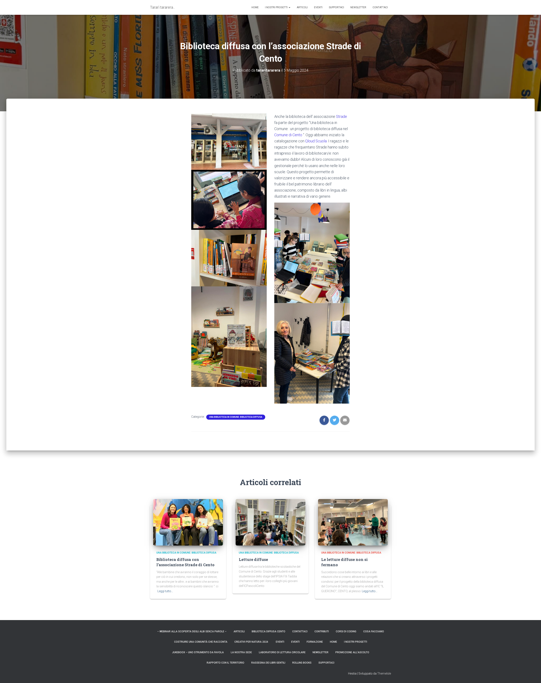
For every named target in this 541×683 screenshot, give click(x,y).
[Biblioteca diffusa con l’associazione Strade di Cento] (188, 522)
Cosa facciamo (373, 631)
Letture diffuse (253, 559)
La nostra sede (241, 652)
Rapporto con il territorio (225, 662)
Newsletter (358, 7)
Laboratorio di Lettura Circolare (282, 652)
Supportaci (336, 7)
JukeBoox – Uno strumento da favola (198, 652)
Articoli (302, 7)
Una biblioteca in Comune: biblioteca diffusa (235, 417)
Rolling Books (301, 662)
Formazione (315, 641)
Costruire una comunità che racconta (200, 641)
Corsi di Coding (346, 631)
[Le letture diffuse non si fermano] (353, 522)
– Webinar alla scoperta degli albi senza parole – (192, 631)
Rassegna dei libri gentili (268, 662)
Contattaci (380, 7)
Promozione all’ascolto (352, 652)
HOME (255, 7)
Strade (341, 116)
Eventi (318, 7)
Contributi (321, 631)
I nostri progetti (276, 7)
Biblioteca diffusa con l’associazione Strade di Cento (185, 562)
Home (333, 641)
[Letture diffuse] (270, 522)
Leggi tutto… (165, 591)
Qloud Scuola (316, 141)
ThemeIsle (384, 673)
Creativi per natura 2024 (251, 641)
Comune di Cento (288, 135)
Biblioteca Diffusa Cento (268, 631)
